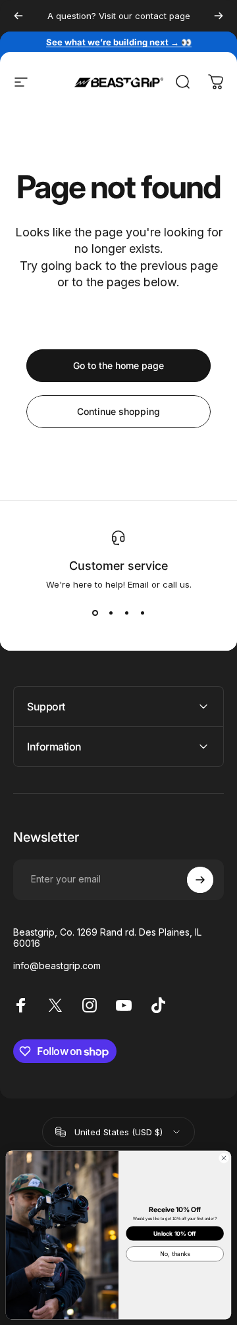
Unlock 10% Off (174, 1233)
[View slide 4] (142, 613)
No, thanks (175, 1253)
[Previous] (18, 16)
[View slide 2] (110, 613)
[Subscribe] (200, 880)
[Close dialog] (223, 1158)
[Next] (218, 16)
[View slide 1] (95, 613)
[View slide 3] (126, 613)
